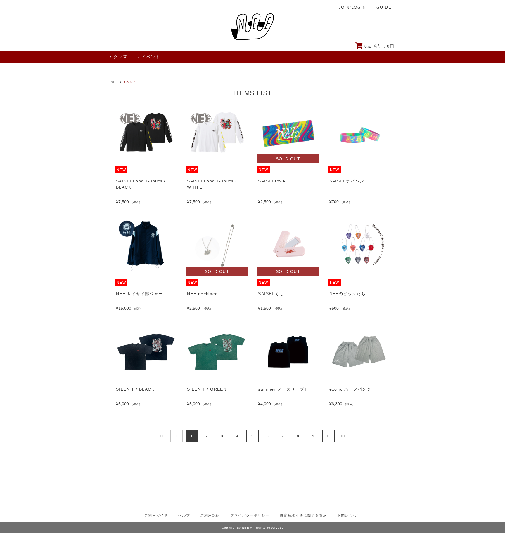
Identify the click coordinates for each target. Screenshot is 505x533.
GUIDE (383, 7)
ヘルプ (184, 515)
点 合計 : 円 (379, 46)
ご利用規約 (210, 515)
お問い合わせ (349, 515)
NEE (114, 81)
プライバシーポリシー (249, 515)
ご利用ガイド (156, 515)
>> (343, 436)
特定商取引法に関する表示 (303, 515)
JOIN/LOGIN (352, 7)
